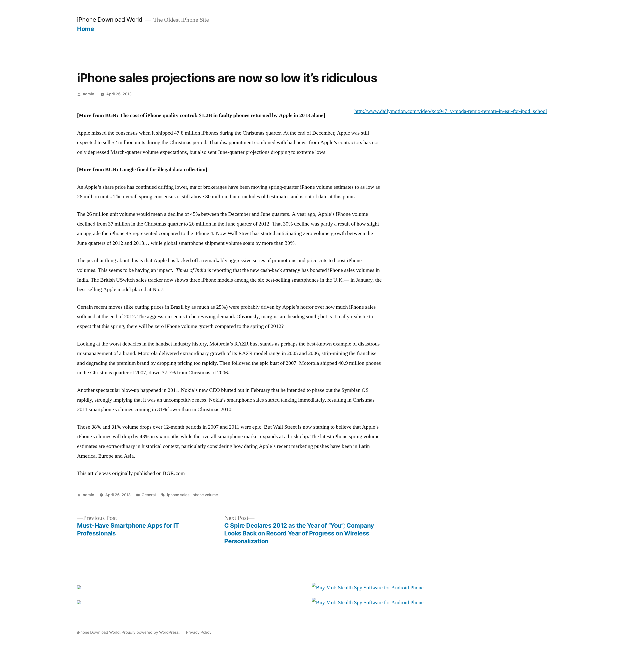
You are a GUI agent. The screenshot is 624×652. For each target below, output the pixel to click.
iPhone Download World (109, 19)
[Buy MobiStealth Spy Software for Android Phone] (368, 587)
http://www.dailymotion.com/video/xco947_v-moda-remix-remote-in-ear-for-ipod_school (450, 111)
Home (85, 28)
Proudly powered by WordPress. (151, 632)
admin (88, 94)
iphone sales (178, 495)
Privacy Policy (199, 632)
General (149, 495)
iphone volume (205, 495)
